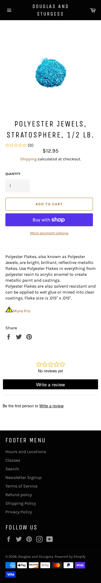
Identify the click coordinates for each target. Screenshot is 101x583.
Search (12, 468)
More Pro (21, 310)
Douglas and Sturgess (50, 10)
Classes (12, 460)
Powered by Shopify (70, 556)
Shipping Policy (20, 503)
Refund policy (18, 494)
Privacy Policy (18, 511)
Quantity (12, 174)
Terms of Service (21, 486)
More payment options (49, 233)
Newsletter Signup (23, 477)
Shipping (28, 159)
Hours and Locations (25, 451)
